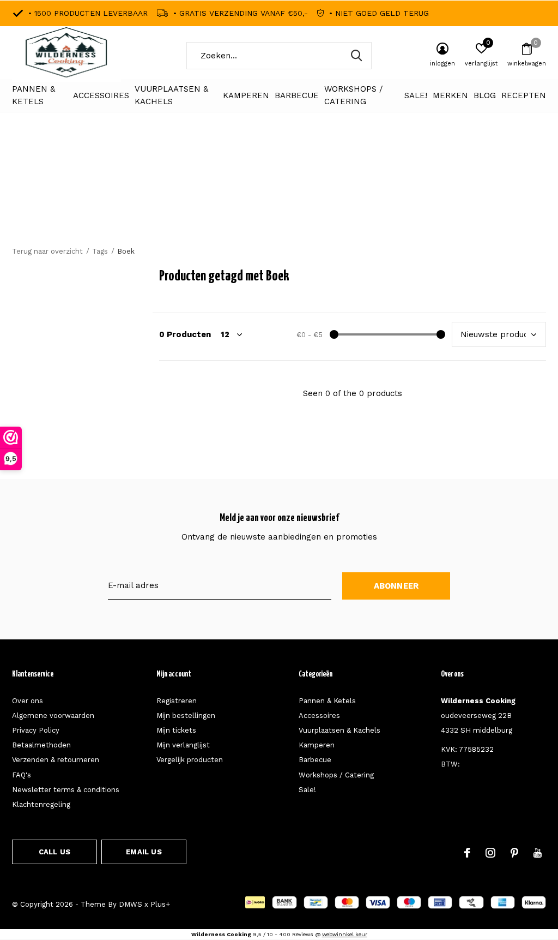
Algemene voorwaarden (53, 715)
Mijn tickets (176, 730)
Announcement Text (279, 196)
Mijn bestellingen (185, 715)
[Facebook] (467, 853)
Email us (143, 852)
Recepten (523, 95)
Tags (100, 251)
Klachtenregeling (41, 804)
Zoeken (356, 55)
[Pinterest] (514, 853)
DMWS (130, 904)
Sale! (415, 95)
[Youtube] (537, 853)
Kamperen (246, 95)
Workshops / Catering (353, 95)
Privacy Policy (35, 730)
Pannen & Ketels (33, 95)
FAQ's (21, 775)
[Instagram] (490, 853)
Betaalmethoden (41, 745)
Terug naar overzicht (47, 251)
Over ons (27, 701)
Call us (54, 852)
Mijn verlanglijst (183, 745)
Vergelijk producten (189, 760)
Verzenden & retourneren (55, 760)
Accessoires (101, 95)
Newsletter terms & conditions (65, 790)
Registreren (176, 701)
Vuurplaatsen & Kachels (171, 95)
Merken (450, 95)
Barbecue (297, 95)
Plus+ (160, 904)
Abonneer (396, 586)
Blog (485, 95)
